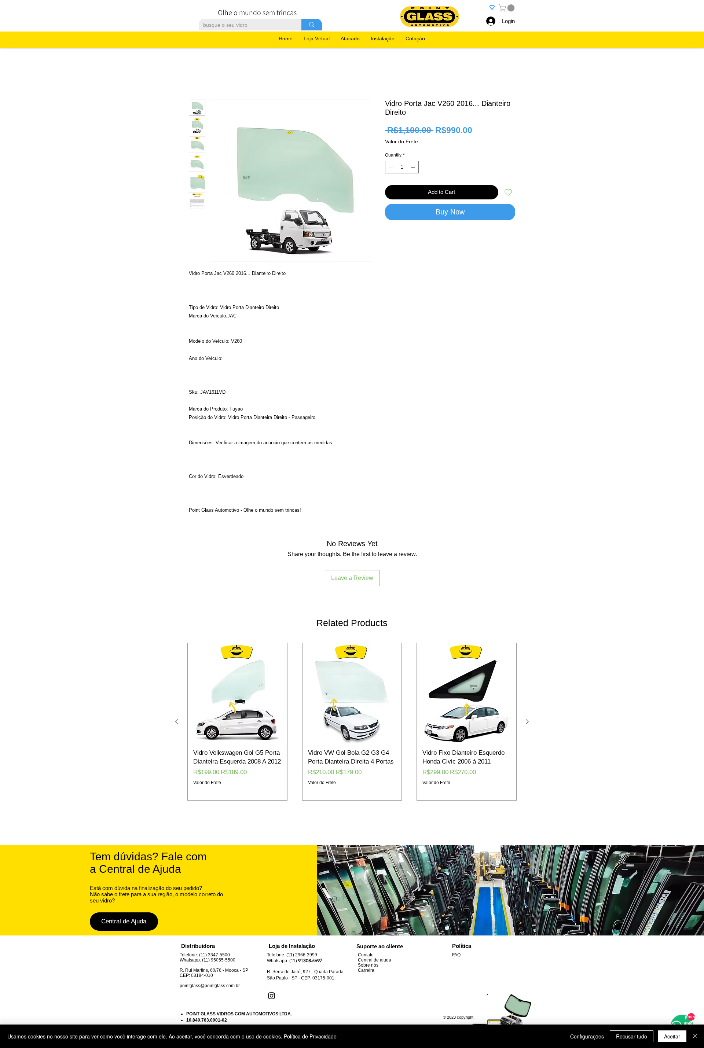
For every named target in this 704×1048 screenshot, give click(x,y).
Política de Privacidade (310, 1036)
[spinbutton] (402, 168)
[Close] (695, 1036)
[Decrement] (390, 168)
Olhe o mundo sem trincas (257, 12)
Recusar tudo (631, 1036)
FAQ (456, 907)
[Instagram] (271, 948)
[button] (507, 8)
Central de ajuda (374, 912)
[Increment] (414, 168)
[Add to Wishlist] (508, 194)
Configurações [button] (587, 1036)
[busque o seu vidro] (311, 24)
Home (197, 74)
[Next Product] (527, 674)
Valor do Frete (401, 143)
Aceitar (672, 1036)
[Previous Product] (176, 674)
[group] (352, 675)
